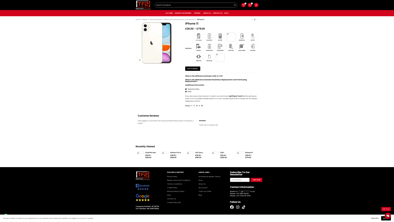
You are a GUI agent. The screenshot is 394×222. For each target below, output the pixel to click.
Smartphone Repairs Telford (209, 176)
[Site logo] (143, 5)
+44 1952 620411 (242, 194)
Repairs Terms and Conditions (178, 180)
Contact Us (171, 199)
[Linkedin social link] (199, 105)
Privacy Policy (172, 176)
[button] (388, 216)
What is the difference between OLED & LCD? (204, 76)
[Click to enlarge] (139, 60)
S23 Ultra (199, 152)
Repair (145, 19)
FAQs (169, 195)
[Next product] (257, 19)
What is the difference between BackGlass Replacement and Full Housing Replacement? (216, 81)
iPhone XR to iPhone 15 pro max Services (179, 19)
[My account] (256, 5)
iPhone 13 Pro (175, 152)
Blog (200, 195)
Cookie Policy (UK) (174, 202)
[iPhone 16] (240, 155)
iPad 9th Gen (150, 152)
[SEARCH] (235, 5)
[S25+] (215, 155)
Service (188, 48)
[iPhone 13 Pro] (165, 155)
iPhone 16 (249, 152)
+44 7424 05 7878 (243, 196)
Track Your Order (205, 191)
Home (138, 19)
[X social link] (194, 105)
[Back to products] (254, 19)
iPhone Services (156, 19)
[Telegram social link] (202, 105)
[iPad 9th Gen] (140, 155)
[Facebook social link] (191, 105)
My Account (203, 188)
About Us (202, 184)
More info (375, 218)
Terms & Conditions (174, 184)
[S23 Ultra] (190, 155)
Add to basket (192, 69)
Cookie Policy (172, 188)
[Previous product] (252, 19)
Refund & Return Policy (175, 191)
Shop (201, 180)
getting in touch (236, 96)
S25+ (222, 152)
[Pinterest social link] (197, 105)
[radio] (198, 37)
